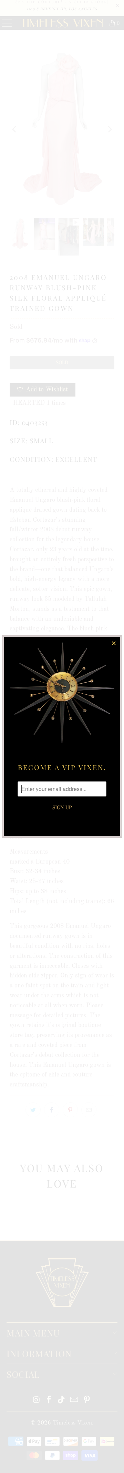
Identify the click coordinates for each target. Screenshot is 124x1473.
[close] (114, 643)
